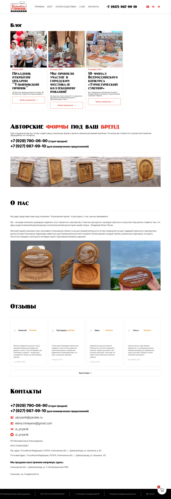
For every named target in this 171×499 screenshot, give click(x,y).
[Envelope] (147, 6)
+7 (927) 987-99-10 (122, 7)
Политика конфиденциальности (122, 494)
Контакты (93, 6)
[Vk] (153, 6)
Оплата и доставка (66, 6)
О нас (82, 6)
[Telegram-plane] (158, 6)
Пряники (39, 6)
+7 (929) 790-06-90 (38, 140)
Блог (50, 6)
